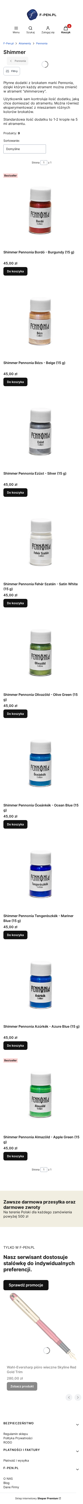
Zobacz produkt (22, 1386)
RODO (7, 1442)
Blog (6, 1483)
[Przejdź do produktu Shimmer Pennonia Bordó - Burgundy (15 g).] (41, 210)
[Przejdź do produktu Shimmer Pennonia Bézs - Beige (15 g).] (41, 320)
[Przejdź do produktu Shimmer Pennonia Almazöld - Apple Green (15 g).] (41, 1095)
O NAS (8, 1478)
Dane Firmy (11, 1487)
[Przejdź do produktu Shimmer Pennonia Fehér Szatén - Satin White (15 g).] (41, 542)
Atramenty (25, 43)
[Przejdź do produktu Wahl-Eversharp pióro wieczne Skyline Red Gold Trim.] (43, 1326)
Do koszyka (15, 271)
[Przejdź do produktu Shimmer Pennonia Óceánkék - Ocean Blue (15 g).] (41, 763)
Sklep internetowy (36, 1498)
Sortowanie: (11, 140)
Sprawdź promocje (26, 1285)
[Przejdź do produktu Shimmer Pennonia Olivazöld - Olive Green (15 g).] (41, 652)
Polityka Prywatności (17, 1438)
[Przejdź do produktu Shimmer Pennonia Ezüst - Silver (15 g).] (41, 431)
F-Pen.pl (8, 43)
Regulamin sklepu (15, 1434)
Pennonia (41, 43)
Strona (36, 162)
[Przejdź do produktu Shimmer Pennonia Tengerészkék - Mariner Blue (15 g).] (41, 873)
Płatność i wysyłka (16, 1460)
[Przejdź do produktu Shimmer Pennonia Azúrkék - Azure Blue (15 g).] (41, 984)
